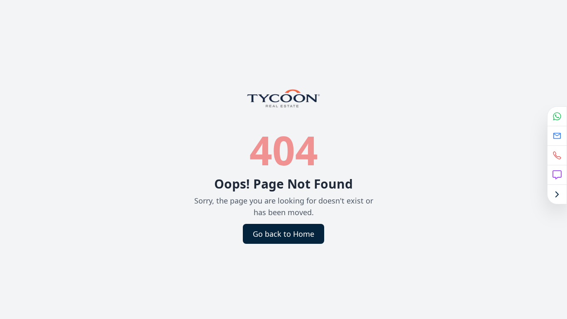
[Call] (557, 155)
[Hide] (557, 194)
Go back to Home (283, 234)
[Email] (557, 136)
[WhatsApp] (557, 116)
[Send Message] (557, 175)
